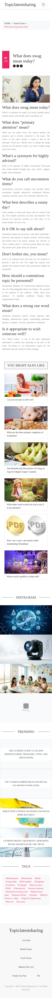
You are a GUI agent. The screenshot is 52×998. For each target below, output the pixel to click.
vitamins (33, 895)
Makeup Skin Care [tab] (26, 967)
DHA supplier (26, 881)
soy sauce (21, 901)
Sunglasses (40, 881)
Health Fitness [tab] (26, 949)
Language (23, 885)
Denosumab (27, 878)
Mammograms (12, 878)
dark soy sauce (36, 885)
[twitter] (17, 66)
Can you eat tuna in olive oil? (20, 399)
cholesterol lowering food (17, 891)
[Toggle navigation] (43, 4)
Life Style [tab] (26, 940)
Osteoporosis (20, 888)
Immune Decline (19, 895)
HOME (7, 23)
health (38, 878)
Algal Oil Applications (31, 898)
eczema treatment (36, 888)
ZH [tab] (38, 976)
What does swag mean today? (16, 27)
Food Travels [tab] (26, 958)
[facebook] (14, 66)
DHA (9, 888)
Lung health (11, 881)
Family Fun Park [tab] (19, 976)
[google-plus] (21, 66)
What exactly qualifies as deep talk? (23, 576)
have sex (10, 901)
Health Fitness (19, 23)
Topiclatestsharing (26, 930)
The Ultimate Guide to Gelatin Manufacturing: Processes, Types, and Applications (26, 754)
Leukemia (11, 885)
